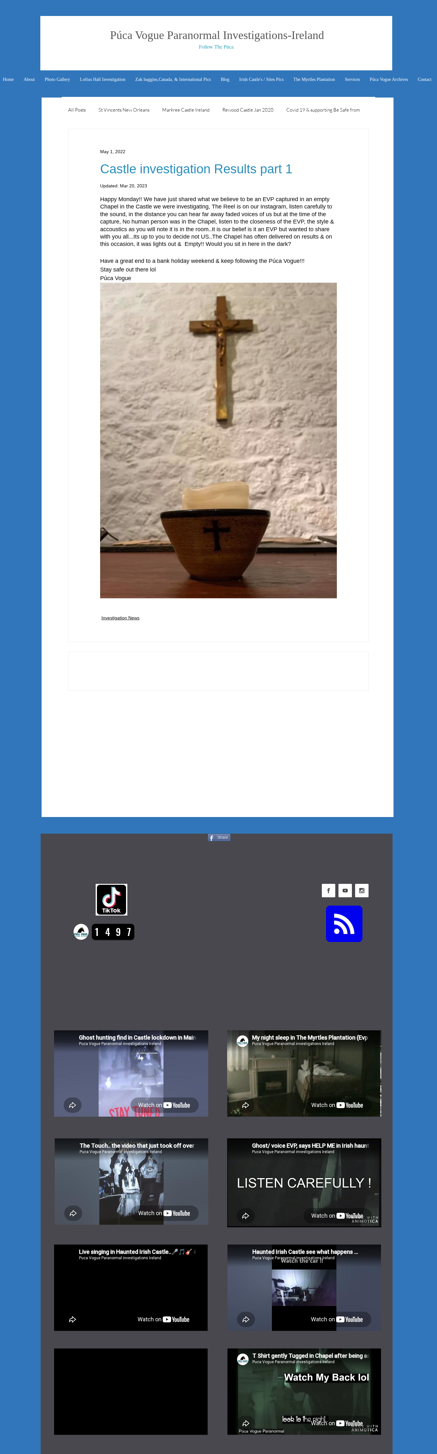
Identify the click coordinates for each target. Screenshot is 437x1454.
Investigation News (120, 617)
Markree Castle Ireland (186, 110)
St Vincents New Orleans (124, 110)
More (292, 110)
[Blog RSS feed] (344, 924)
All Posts (77, 110)
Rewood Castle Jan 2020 (248, 110)
